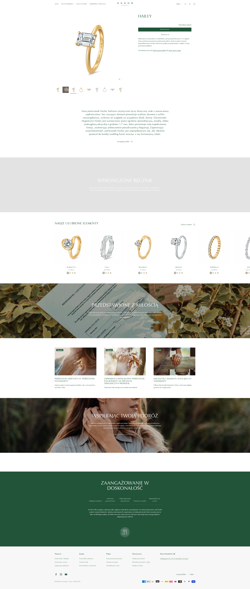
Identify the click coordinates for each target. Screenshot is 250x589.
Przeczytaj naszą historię (114, 559)
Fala (107, 267)
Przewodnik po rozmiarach (87, 566)
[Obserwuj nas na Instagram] (61, 574)
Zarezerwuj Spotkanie (98, 4)
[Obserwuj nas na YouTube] (66, 574)
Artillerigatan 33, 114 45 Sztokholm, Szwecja (174, 559)
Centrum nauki (83, 562)
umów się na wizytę (175, 50)
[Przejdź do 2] (65, 90)
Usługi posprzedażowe (62, 566)
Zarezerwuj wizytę (112, 562)
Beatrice (143, 267)
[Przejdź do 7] (105, 90)
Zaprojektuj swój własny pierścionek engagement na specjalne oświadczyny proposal (124, 381)
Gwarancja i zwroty (61, 562)
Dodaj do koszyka (164, 29)
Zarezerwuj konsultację (125, 434)
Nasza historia (81, 4)
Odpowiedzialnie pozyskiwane (125, 500)
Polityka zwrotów (137, 566)
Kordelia (214, 267)
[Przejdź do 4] (81, 90)
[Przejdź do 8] (112, 90)
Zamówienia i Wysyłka (62, 559)
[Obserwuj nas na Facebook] (56, 574)
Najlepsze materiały (95, 501)
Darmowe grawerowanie (110, 500)
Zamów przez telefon (159, 50)
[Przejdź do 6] (97, 90)
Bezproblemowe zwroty (154, 500)
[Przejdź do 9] (120, 90)
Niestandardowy (67, 4)
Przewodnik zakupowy (86, 559)
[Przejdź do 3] (73, 90)
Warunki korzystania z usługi (141, 562)
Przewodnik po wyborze (185, 25)
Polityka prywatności (138, 559)
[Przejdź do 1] (58, 90)
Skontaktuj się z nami (112, 566)
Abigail (178, 267)
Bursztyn (71, 267)
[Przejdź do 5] (89, 90)
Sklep (56, 4)
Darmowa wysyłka (140, 501)
